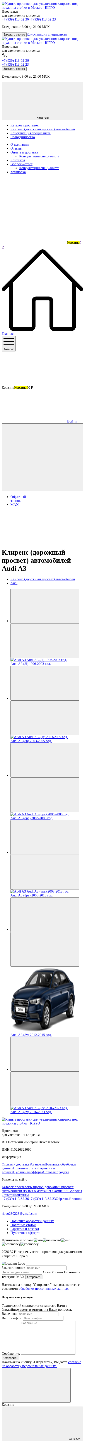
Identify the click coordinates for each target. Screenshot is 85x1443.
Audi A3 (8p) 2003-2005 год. (31, 741)
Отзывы (16, 148)
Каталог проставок (16, 1187)
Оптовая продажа (56, 1172)
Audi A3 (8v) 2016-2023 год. (31, 1112)
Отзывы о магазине (35, 1191)
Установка (18, 172)
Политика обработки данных (32, 1221)
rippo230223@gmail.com (19, 1213)
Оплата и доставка (24, 152)
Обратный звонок (69, 1199)
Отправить (34, 1277)
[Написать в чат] (42, 457)
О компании (19, 144)
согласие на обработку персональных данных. (41, 1364)
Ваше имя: (9, 1313)
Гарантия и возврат (24, 1229)
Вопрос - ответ (21, 164)
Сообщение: (11, 1353)
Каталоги (43, 117)
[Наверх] (34, 541)
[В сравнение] (44, 606)
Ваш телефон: (12, 1318)
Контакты (17, 160)
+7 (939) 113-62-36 (15, 19)
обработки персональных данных (44, 1288)
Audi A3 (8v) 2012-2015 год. (31, 1035)
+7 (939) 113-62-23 (42, 19)
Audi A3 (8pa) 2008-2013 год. (31, 895)
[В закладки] (44, 640)
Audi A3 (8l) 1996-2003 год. (30, 664)
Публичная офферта (28, 1172)
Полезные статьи (25, 1168)
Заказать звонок (14, 34)
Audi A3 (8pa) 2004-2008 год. (31, 818)
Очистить (75, 1439)
